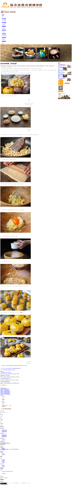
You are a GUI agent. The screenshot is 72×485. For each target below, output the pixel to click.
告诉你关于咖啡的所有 (61, 78)
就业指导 (3, 466)
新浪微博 (9, 365)
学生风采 (3, 461)
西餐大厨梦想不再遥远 (61, 72)
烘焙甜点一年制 (62, 64)
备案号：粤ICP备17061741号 (4, 442)
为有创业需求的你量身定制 (62, 65)
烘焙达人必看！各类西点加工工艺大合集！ (9, 369)
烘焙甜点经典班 (4, 431)
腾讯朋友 (23, 365)
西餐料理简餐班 (4, 436)
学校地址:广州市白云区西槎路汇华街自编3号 (7, 471)
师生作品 (3, 454)
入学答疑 (3, 462)
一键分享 (20, 365)
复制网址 (26, 365)
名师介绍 (3, 453)
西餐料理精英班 (4, 435)
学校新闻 (3, 459)
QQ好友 (14, 365)
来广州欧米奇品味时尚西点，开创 (6, 378)
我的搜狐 (17, 365)
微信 (11, 365)
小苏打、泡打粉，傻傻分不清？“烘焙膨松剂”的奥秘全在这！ (12, 368)
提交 (7, 484)
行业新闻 (3, 460)
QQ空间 (6, 365)
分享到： (3, 365)
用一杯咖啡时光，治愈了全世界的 (6, 372)
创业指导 (3, 465)
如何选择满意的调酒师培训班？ (5, 381)
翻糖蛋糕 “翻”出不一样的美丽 (5, 375)
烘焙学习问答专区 (3, 386)
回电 (10, 405)
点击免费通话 (3, 473)
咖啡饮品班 (3, 439)
